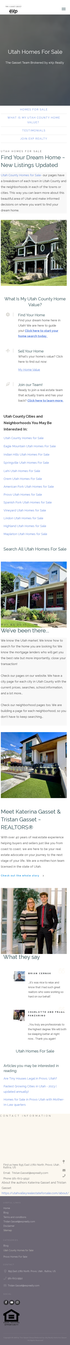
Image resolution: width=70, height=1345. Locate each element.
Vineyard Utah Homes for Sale (25, 510)
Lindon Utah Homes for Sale (23, 518)
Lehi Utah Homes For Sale (22, 471)
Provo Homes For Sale (15, 1256)
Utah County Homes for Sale (24, 438)
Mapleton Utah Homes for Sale (25, 534)
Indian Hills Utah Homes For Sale (26, 454)
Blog (5, 1212)
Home (6, 1208)
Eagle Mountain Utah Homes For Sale (30, 446)
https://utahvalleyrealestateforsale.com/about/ (35, 1193)
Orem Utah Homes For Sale (23, 478)
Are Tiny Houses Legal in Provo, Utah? (30, 1078)
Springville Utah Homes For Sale (27, 462)
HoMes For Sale (34, 109)
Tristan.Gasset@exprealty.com (19, 1221)
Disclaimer (8, 1226)
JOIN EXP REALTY (33, 138)
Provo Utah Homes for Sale (23, 494)
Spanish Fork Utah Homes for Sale (28, 502)
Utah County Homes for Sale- (21, 175)
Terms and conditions (14, 1217)
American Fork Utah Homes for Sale (29, 486)
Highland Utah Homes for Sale (25, 526)
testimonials (34, 130)
